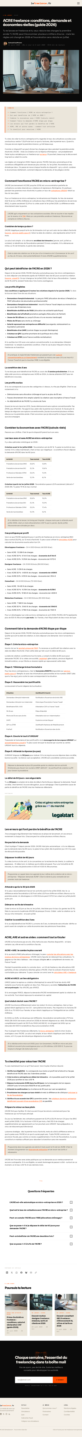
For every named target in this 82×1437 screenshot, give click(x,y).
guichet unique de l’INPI (28, 648)
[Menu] (78, 3)
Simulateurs (25, 1411)
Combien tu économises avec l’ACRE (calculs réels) (31, 118)
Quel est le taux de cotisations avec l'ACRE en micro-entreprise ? (41, 1210)
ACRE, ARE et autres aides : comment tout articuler (31, 127)
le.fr (41, 3)
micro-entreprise (47, 1031)
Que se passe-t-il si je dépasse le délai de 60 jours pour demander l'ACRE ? (41, 1227)
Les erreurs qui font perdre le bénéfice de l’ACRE (31, 124)
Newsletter (25, 1408)
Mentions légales (70, 1408)
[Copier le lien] (36, 1272)
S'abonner (60, 1380)
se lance (43, 154)
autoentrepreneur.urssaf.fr (15, 743)
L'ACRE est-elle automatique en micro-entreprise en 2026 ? (41, 1202)
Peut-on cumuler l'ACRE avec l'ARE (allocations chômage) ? (41, 1218)
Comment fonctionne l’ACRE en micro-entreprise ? (30, 112)
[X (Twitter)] (3, 1414)
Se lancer (8, 15)
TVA (23, 216)
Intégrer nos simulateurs (30, 1421)
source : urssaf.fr (12, 278)
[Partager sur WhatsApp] (16, 1272)
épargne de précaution (38, 1150)
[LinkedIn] (1, 1414)
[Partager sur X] (12, 1272)
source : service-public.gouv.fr (17, 233)
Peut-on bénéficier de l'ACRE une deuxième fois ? (41, 1236)
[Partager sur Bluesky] (26, 1272)
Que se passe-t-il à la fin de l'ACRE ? (41, 1244)
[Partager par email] (31, 1272)
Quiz (22, 1415)
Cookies (67, 1415)
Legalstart (43, 658)
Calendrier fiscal (27, 1418)
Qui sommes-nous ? (50, 1408)
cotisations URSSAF (59, 191)
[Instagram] (6, 1414)
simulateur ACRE (65, 540)
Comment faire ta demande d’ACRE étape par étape (30, 121)
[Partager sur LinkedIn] (7, 1272)
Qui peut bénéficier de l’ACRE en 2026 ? (26, 115)
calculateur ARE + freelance (65, 972)
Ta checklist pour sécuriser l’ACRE (24, 129)
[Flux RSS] (9, 1414)
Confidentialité (69, 1411)
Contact (45, 1415)
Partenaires (47, 1411)
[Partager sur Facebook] (21, 1272)
